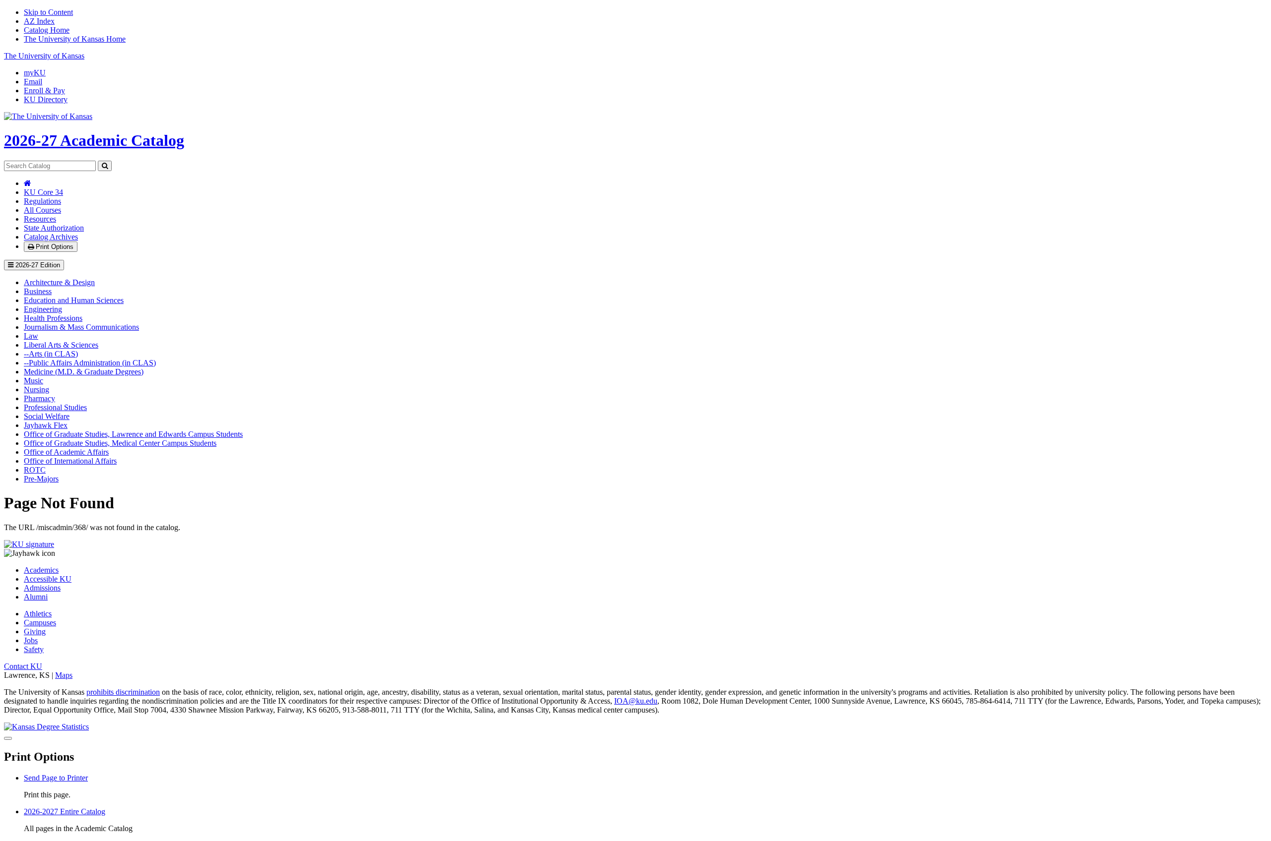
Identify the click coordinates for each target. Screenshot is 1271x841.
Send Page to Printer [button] (56, 778)
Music (33, 380)
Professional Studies (55, 407)
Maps (63, 675)
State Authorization (54, 228)
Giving (35, 631)
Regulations (42, 201)
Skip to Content (48, 12)
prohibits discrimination (123, 692)
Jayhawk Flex (46, 425)
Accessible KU (47, 579)
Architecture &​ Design (59, 282)
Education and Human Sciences (74, 300)
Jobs (31, 640)
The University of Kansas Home (75, 39)
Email (33, 81)
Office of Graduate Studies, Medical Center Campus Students (120, 443)
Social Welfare (47, 416)
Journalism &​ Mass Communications (81, 327)
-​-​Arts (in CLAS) (51, 354)
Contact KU (23, 666)
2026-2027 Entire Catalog (64, 811)
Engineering (43, 309)
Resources (40, 219)
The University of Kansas (44, 56)
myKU (35, 72)
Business (38, 291)
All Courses (42, 210)
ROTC (35, 470)
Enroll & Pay (44, 90)
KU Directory (46, 99)
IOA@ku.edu (635, 701)
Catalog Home (47, 30)
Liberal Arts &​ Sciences (61, 345)
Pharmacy (39, 398)
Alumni (36, 597)
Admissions (42, 588)
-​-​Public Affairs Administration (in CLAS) (90, 363)
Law (31, 336)
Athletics (38, 613)
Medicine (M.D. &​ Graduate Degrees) (83, 371)
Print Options (53, 246)
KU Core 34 (43, 192)
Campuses (40, 622)
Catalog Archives (51, 237)
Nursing (36, 389)
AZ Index (39, 21)
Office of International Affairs (70, 461)
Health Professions (53, 318)
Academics (41, 570)
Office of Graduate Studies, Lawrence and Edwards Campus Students (133, 434)
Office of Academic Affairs (66, 452)
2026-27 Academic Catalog (94, 140)
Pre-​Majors (41, 479)
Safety (34, 649)
